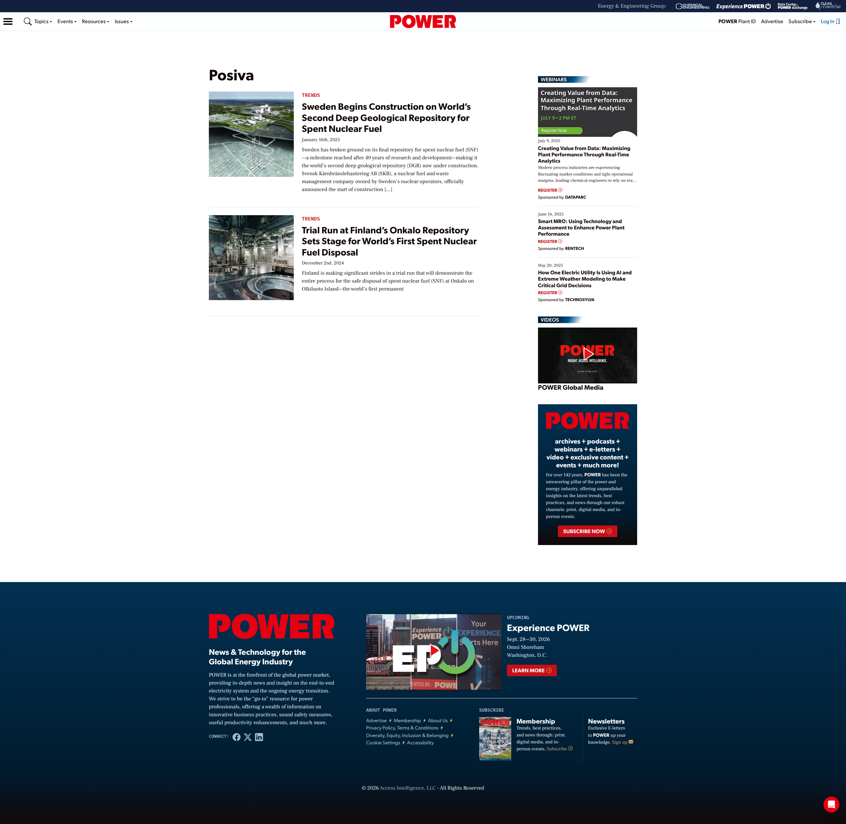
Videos (550, 319)
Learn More (529, 670)
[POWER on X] (248, 736)
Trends (311, 95)
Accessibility (420, 742)
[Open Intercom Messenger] (831, 804)
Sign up (620, 742)
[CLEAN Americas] (828, 6)
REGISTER (548, 190)
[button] (8, 21)
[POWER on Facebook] (236, 736)
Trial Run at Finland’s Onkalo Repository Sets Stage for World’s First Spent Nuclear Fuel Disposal (389, 240)
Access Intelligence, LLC (408, 788)
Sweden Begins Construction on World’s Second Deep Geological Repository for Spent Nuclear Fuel (386, 117)
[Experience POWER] (743, 6)
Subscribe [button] (800, 21)
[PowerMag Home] (423, 21)
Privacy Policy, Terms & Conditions (402, 728)
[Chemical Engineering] (692, 6)
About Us (438, 720)
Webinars (554, 79)
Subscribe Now (584, 531)
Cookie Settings (383, 742)
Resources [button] (94, 21)
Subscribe (557, 749)
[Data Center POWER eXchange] (793, 6)
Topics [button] (42, 21)
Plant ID (737, 21)
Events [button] (66, 21)
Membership (407, 720)
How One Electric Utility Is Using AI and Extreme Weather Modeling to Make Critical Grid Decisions (585, 278)
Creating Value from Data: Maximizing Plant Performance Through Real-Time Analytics (584, 154)
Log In (828, 21)
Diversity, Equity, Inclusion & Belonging (407, 735)
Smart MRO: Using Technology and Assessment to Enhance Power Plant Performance (581, 227)
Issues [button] (122, 21)
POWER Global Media (570, 387)
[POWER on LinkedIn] (259, 736)
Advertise (772, 21)
